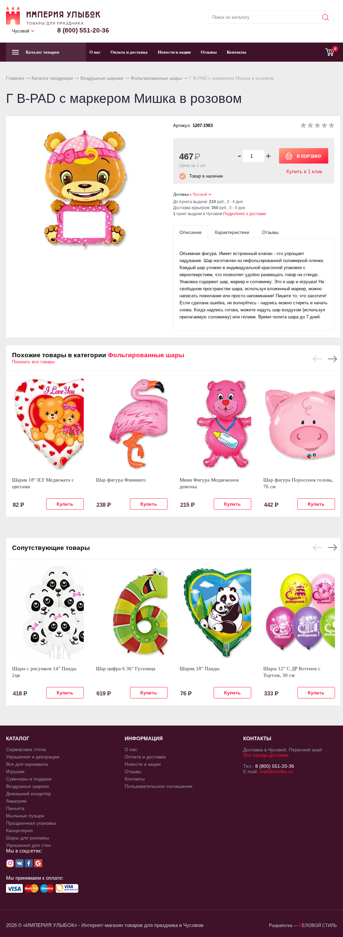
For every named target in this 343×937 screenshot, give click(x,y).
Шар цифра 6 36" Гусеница (125, 668)
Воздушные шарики (101, 78)
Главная (15, 78)
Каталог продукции (52, 78)
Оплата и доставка (129, 52)
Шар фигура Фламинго (121, 480)
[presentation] (191, 232)
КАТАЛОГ (17, 738)
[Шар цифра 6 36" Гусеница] (131, 612)
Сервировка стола (26, 749)
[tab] (190, 232)
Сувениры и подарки (29, 779)
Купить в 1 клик (304, 171)
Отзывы (209, 52)
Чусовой (20, 31)
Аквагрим (16, 801)
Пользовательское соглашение (159, 786)
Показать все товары (33, 361)
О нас (94, 52)
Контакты (236, 52)
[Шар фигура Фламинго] (131, 424)
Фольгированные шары (156, 78)
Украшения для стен (28, 845)
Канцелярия (19, 830)
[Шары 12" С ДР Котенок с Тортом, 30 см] (299, 612)
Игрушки (15, 771)
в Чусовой (198, 194)
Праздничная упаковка (31, 823)
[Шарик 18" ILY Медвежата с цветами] (48, 424)
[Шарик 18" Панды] (215, 612)
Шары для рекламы (27, 837)
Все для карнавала (27, 764)
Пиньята (15, 808)
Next (332, 359)
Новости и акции (174, 52)
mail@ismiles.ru (276, 771)
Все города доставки (265, 755)
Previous (317, 359)
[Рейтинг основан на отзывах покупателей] (317, 126)
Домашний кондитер (28, 793)
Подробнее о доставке (244, 213)
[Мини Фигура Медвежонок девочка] (215, 424)
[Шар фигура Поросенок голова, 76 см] (299, 424)
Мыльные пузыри (25, 815)
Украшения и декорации (32, 756)
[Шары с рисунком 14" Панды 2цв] (48, 612)
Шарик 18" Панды (199, 668)
